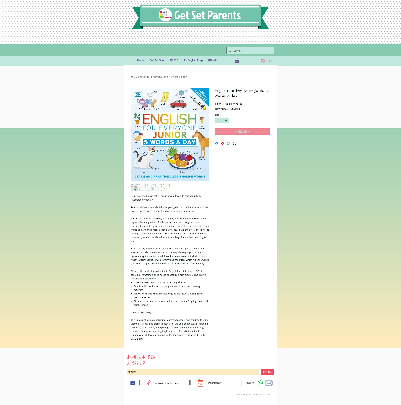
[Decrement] (217, 120)
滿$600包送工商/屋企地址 (227, 108)
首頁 (133, 76)
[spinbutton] (222, 120)
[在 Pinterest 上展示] (222, 143)
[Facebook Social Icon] (132, 383)
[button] (237, 60)
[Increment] (227, 120)
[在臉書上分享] (217, 143)
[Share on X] (234, 143)
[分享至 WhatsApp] (228, 143)
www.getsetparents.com (166, 383)
